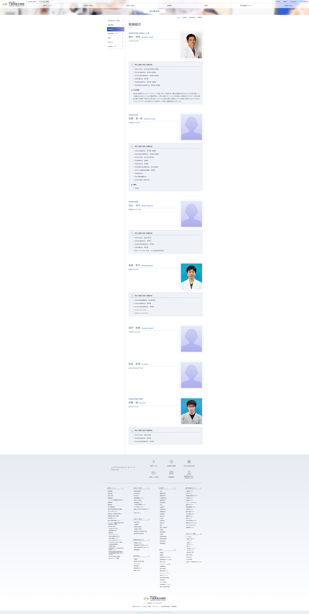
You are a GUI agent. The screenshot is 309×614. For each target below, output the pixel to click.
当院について (111, 488)
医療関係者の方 (138, 540)
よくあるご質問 (45, 1)
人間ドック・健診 (190, 533)
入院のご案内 (137, 519)
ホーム (179, 17)
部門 (160, 549)
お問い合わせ (33, 1)
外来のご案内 (137, 488)
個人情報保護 (165, 606)
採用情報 (136, 556)
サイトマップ (156, 606)
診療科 (185, 17)
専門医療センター (191, 488)
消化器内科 (192, 17)
